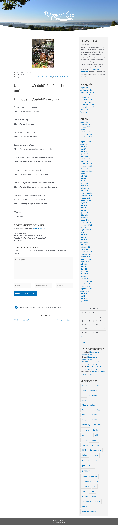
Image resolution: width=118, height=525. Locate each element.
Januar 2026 (84, 122)
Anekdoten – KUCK (87, 92)
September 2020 (86, 259)
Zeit (101, 511)
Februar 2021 (85, 247)
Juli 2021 (83, 235)
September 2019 (86, 288)
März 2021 (84, 244)
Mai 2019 (83, 298)
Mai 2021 (83, 239)
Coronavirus (95, 410)
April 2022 (84, 213)
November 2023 (86, 166)
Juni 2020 (83, 266)
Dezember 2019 (86, 281)
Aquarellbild (95, 386)
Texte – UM (84, 112)
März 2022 (84, 215)
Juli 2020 (83, 264)
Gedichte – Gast (86, 100)
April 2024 (84, 154)
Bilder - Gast (41, 77)
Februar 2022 (85, 217)
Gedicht (85, 430)
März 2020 (84, 274)
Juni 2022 (83, 208)
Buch (83, 395)
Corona (84, 410)
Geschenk (96, 430)
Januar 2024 (84, 161)
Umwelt (85, 496)
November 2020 (86, 254)
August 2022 (84, 203)
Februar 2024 (85, 159)
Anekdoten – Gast (86, 90)
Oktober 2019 (85, 286)
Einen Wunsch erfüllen (90, 415)
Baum (84, 390)
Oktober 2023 (85, 168)
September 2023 (86, 171)
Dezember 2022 (86, 193)
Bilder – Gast (85, 95)
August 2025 (84, 129)
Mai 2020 (83, 269)
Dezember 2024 (86, 134)
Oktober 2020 (85, 257)
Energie (84, 420)
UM (81, 362)
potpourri (86, 465)
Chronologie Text (88, 405)
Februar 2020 (85, 276)
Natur (97, 460)
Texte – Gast (84, 109)
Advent (84, 386)
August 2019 (84, 291)
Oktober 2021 (85, 227)
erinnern (94, 420)
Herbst (84, 440)
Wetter (97, 501)
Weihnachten (86, 501)
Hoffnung (94, 440)
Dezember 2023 (86, 164)
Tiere (92, 491)
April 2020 (84, 271)
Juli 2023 (83, 176)
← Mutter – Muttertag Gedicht (23, 320)
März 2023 (84, 186)
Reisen (99, 481)
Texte (84, 491)
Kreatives (95, 445)
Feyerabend (98, 425)
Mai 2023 (83, 181)
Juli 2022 (83, 205)
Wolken (84, 506)
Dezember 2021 (86, 222)
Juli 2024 (83, 146)
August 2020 (84, 261)
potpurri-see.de (87, 481)
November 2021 (86, 225)
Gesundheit (86, 435)
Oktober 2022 (85, 198)
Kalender (85, 445)
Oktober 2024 (85, 139)
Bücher (84, 400)
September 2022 (86, 200)
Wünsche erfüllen (89, 511)
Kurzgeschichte (95, 450)
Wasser (94, 497)
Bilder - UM (49, 77)
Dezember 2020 (86, 252)
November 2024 (86, 137)
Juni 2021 (83, 237)
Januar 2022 (84, 220)
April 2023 (84, 183)
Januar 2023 (84, 190)
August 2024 (84, 144)
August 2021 (84, 232)
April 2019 (84, 301)
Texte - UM (65, 77)
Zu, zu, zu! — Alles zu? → (66, 320)
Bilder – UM (84, 97)
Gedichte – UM (85, 102)
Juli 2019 (83, 293)
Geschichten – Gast (87, 105)
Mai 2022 (83, 210)
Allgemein (34, 77)
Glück (97, 435)
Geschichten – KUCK (87, 107)
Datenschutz (62, 520)
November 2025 (86, 124)
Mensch (95, 455)
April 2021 (84, 242)
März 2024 (84, 156)
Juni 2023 (83, 178)
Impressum (55, 520)
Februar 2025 (85, 132)
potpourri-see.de (89, 476)
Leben (84, 455)
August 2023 (84, 173)
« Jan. (82, 342)
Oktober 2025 (85, 127)
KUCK (84, 450)
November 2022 (86, 195)
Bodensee (93, 390)
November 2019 (86, 284)
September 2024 (86, 141)
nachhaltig (86, 460)
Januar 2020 (84, 279)
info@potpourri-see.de (40, 228)
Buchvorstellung (95, 395)
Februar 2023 (85, 188)
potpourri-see (87, 471)
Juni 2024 (83, 149)
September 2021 (86, 230)
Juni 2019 (83, 296)
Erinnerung (86, 425)
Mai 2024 (83, 151)
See (94, 486)
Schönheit (85, 486)
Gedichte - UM (57, 77)
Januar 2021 (84, 249)
